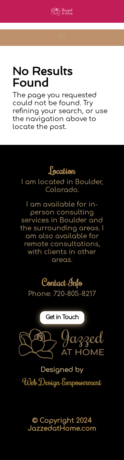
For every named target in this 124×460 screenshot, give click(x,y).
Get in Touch (62, 317)
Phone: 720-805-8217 (62, 294)
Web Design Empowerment (62, 381)
